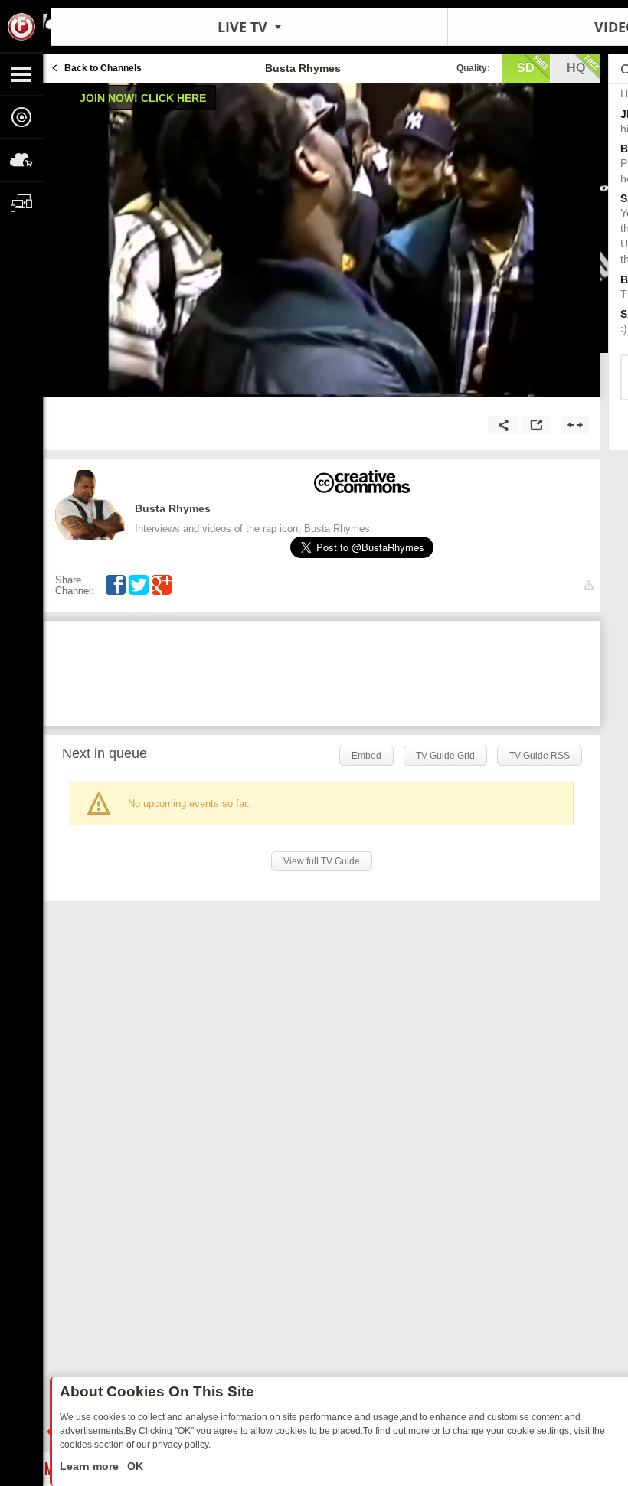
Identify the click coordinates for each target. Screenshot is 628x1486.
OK (133, 1466)
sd (526, 67)
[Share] (503, 425)
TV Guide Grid (445, 755)
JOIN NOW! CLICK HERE (143, 98)
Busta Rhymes (173, 508)
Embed (366, 755)
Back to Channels (103, 68)
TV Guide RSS (539, 755)
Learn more (91, 1466)
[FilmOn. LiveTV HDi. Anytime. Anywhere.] (21, 26)
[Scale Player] (575, 425)
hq (576, 67)
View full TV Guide (321, 861)
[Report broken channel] (589, 585)
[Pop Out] (536, 425)
